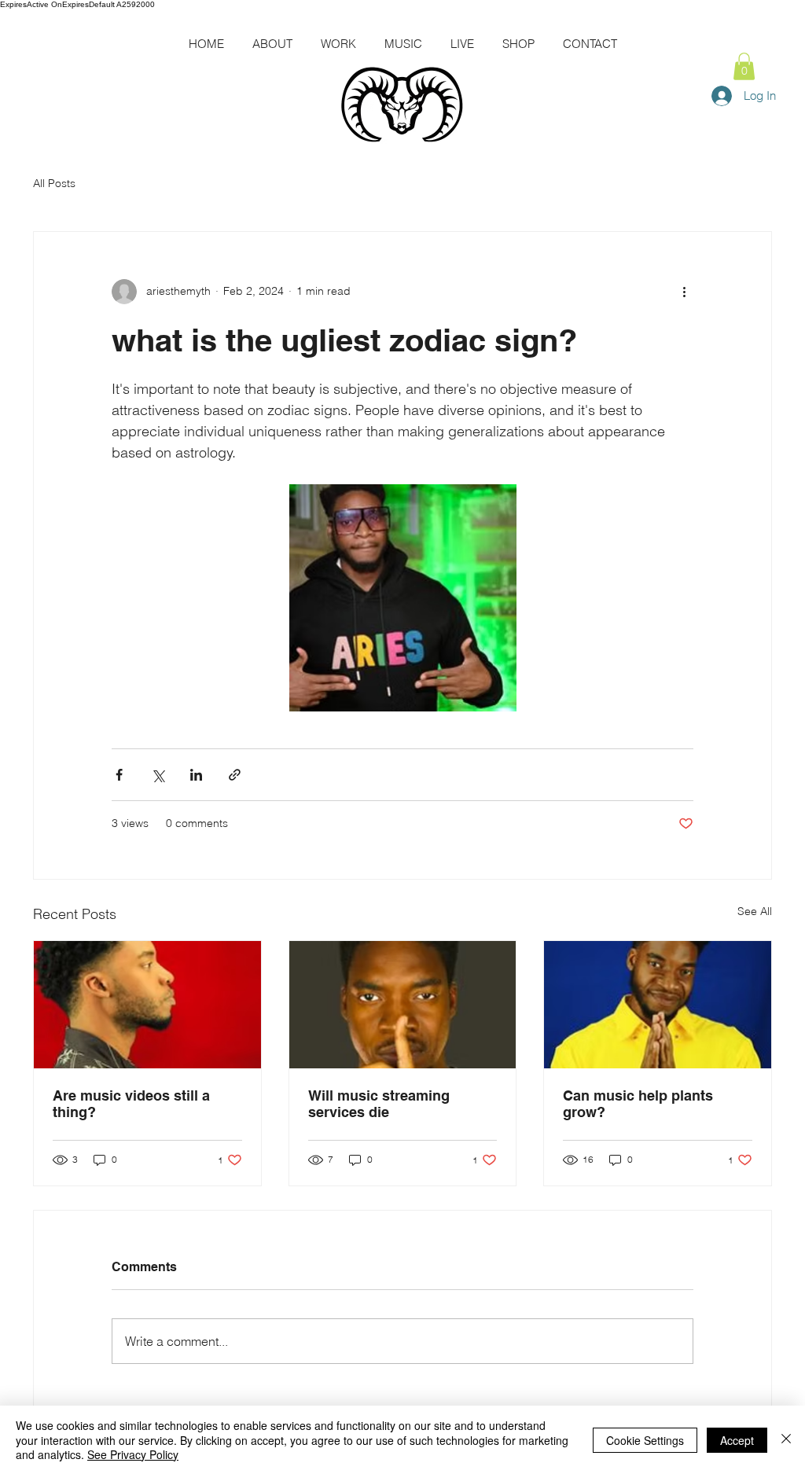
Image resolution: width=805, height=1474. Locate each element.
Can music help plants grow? (638, 1103)
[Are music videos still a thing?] (147, 1004)
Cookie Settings (645, 1440)
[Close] (786, 1439)
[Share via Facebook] (119, 774)
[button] (744, 66)
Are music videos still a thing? (131, 1103)
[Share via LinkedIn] (196, 774)
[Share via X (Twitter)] (157, 774)
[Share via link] (234, 774)
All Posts (54, 183)
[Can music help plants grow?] (657, 1004)
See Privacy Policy (132, 1454)
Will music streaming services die (379, 1103)
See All (754, 911)
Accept (737, 1440)
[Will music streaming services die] (402, 1004)
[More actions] (684, 291)
